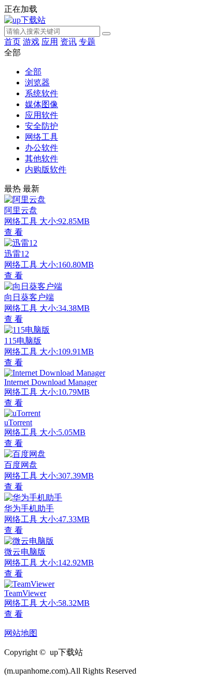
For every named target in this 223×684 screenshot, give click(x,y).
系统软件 (41, 93)
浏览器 (37, 82)
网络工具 (41, 136)
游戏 (31, 41)
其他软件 (41, 158)
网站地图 (20, 633)
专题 (87, 41)
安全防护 (41, 126)
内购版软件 (45, 169)
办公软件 (41, 147)
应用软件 (41, 115)
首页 (12, 41)
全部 (33, 71)
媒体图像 (41, 104)
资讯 (68, 41)
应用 (49, 41)
